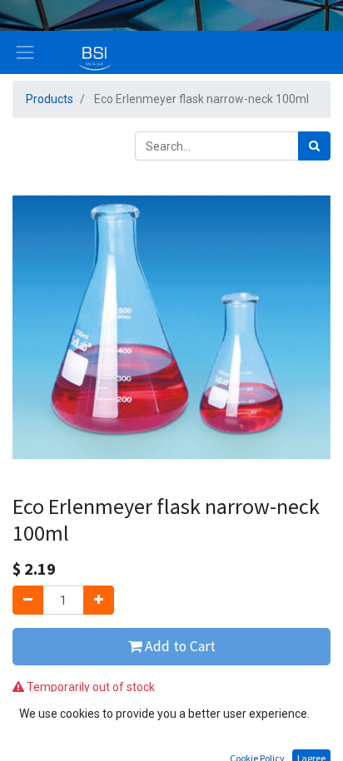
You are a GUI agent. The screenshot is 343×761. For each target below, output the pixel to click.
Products (49, 99)
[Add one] (98, 600)
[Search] (314, 146)
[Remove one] (27, 600)
